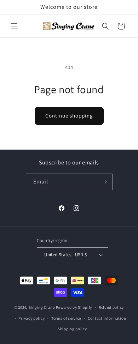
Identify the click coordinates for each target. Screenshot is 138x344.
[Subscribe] (104, 182)
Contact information (107, 318)
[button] (14, 26)
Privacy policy (31, 318)
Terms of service (66, 318)
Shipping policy (72, 328)
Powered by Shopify (74, 307)
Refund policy (111, 307)
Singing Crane (42, 307)
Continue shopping (69, 115)
